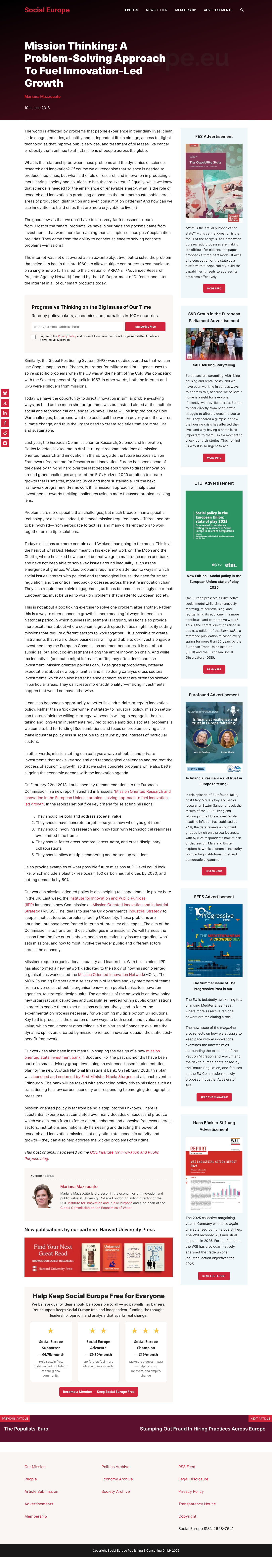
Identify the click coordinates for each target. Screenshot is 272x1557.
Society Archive (116, 1491)
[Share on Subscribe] (5, 443)
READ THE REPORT (214, 1276)
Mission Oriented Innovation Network (111, 974)
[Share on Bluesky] (5, 393)
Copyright (187, 1516)
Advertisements (218, 10)
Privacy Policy (67, 336)
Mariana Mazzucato (42, 96)
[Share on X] (5, 403)
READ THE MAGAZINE (214, 1097)
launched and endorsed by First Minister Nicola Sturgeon (84, 1076)
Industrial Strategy (145, 911)
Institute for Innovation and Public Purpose (100, 1203)
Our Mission (35, 1466)
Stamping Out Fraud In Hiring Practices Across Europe (202, 1429)
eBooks (131, 10)
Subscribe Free (145, 326)
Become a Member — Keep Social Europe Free (98, 1392)
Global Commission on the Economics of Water (95, 1208)
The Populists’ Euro (26, 1429)
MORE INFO (214, 457)
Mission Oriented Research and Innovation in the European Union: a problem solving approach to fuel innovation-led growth (97, 798)
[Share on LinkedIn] (5, 413)
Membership (185, 10)
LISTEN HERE (214, 871)
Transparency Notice (197, 1504)
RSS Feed (186, 1466)
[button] (242, 10)
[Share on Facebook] (5, 423)
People (30, 1479)
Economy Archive (117, 1479)
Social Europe (47, 10)
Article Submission (41, 1491)
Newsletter (156, 10)
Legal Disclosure (193, 1479)
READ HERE (214, 669)
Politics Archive (115, 1466)
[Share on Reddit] (5, 433)
